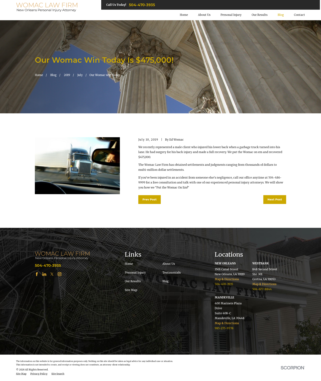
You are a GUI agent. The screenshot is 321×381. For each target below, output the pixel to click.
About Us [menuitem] (204, 15)
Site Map (131, 290)
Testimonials (171, 272)
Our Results (133, 281)
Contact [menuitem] (299, 15)
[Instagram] (60, 274)
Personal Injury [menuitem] (231, 15)
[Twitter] (52, 274)
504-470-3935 (142, 5)
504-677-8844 (262, 289)
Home (129, 264)
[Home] (46, 7)
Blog (165, 281)
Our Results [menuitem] (260, 15)
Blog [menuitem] (281, 15)
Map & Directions (227, 279)
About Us (168, 264)
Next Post (274, 199)
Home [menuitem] (184, 15)
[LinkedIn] (44, 274)
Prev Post (149, 199)
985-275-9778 (224, 328)
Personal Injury (135, 272)
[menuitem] (21, 374)
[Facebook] (37, 274)
